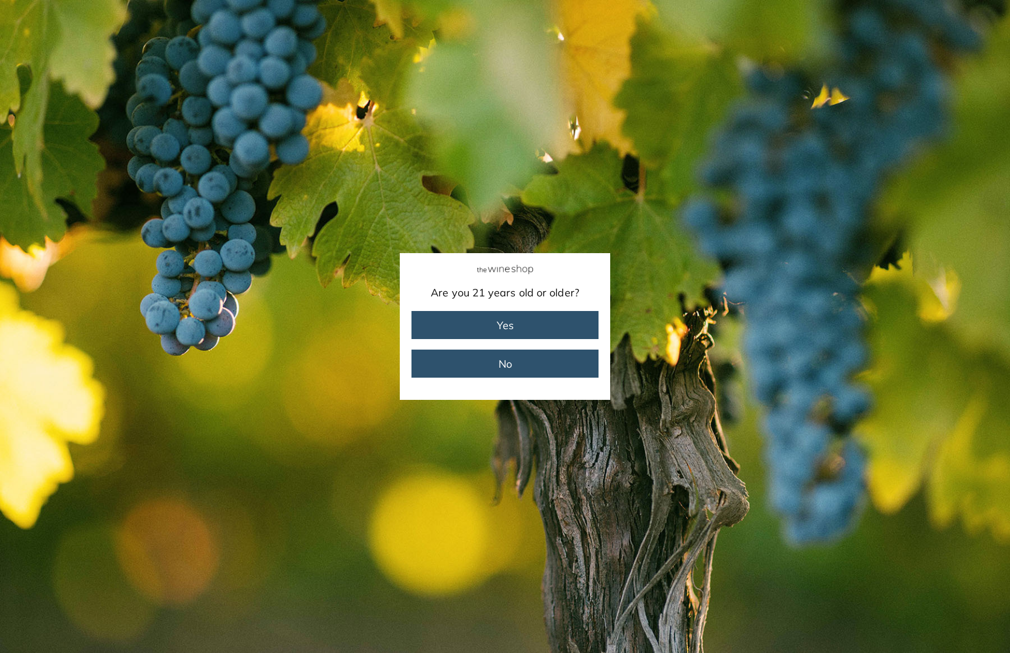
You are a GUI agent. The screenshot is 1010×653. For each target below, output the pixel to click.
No (505, 364)
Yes (505, 325)
